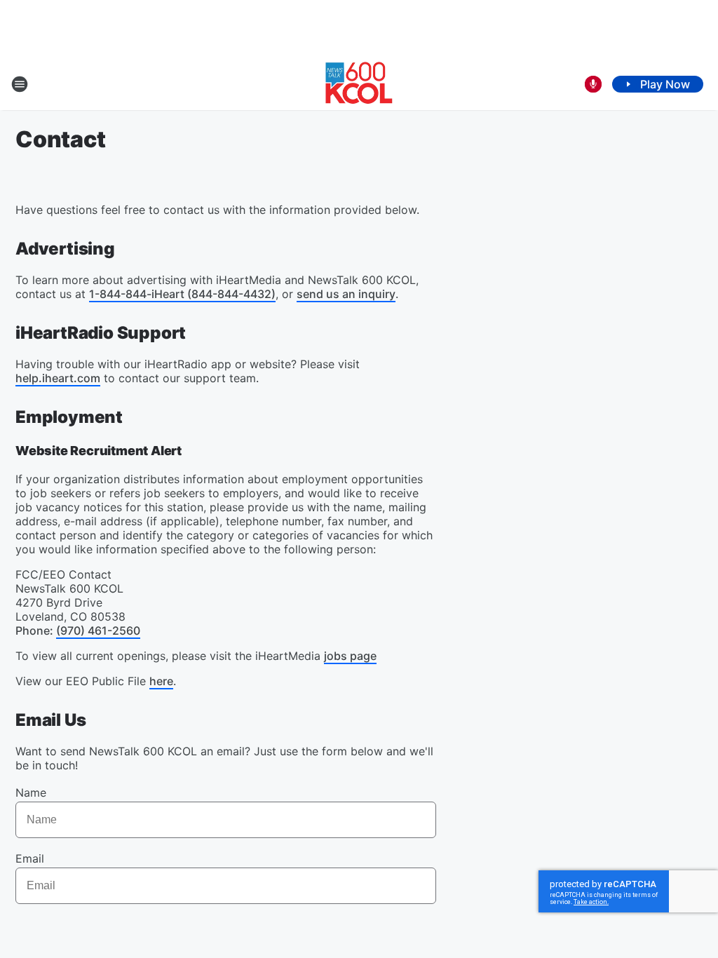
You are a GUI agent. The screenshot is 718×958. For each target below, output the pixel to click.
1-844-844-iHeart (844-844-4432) (182, 294)
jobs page (350, 656)
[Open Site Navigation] (19, 84)
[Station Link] (359, 84)
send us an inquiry (346, 294)
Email (29, 858)
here (161, 681)
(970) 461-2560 (98, 630)
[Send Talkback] (593, 84)
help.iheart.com (57, 378)
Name (30, 792)
